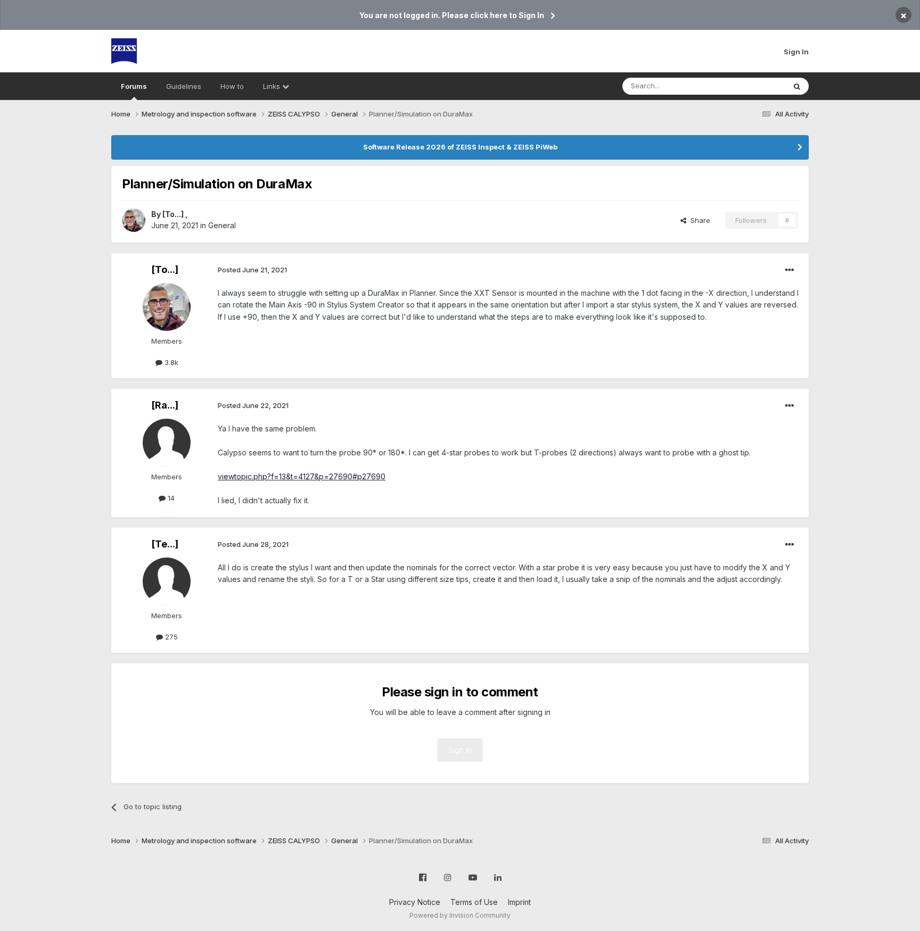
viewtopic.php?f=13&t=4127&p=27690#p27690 (301, 476)
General (222, 225)
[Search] (797, 86)
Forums (134, 86)
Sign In (796, 51)
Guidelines (183, 86)
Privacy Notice (414, 902)
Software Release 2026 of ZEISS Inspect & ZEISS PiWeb (460, 147)
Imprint (519, 902)
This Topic (754, 86)
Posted (252, 269)
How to (232, 86)
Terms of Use (474, 902)
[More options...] (789, 270)
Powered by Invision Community (460, 915)
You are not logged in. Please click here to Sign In (451, 15)
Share (698, 220)
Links (272, 86)
